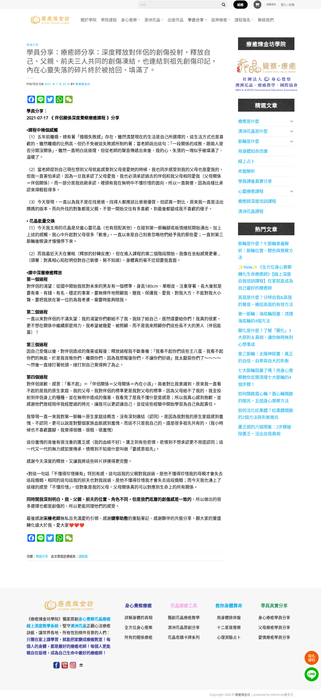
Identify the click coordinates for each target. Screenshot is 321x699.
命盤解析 (246, 171)
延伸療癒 (219, 19)
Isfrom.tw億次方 (281, 694)
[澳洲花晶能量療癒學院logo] (266, 65)
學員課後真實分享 (255, 181)
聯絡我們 (266, 19)
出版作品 (176, 19)
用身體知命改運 (253, 151)
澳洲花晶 (152, 19)
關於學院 (89, 19)
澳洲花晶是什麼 (253, 131)
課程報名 (243, 19)
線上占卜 (246, 161)
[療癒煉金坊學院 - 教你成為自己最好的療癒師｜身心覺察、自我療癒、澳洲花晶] (50, 20)
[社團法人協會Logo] (266, 83)
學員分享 (196, 19)
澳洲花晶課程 (250, 211)
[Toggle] (291, 121)
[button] (258, 4)
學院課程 (109, 19)
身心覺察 (129, 19)
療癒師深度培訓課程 (257, 201)
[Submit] (223, 4)
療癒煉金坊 (85, 84)
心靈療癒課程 (250, 191)
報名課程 (311, 657)
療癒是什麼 (248, 121)
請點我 (83, 556)
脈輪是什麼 (248, 141)
